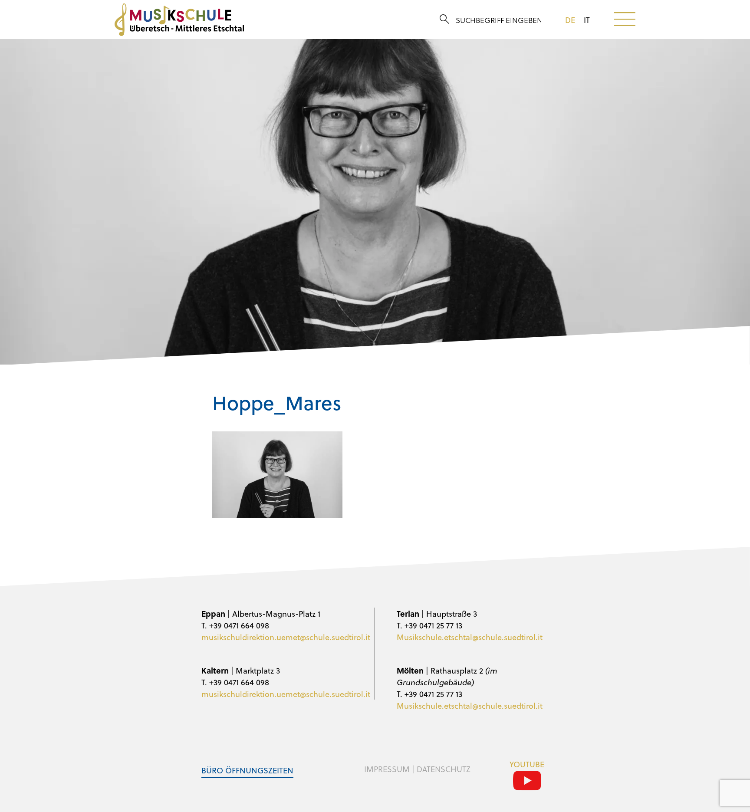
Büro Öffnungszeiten (247, 770)
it (587, 20)
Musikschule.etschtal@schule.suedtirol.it (470, 637)
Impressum (387, 769)
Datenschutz (443, 769)
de (570, 20)
